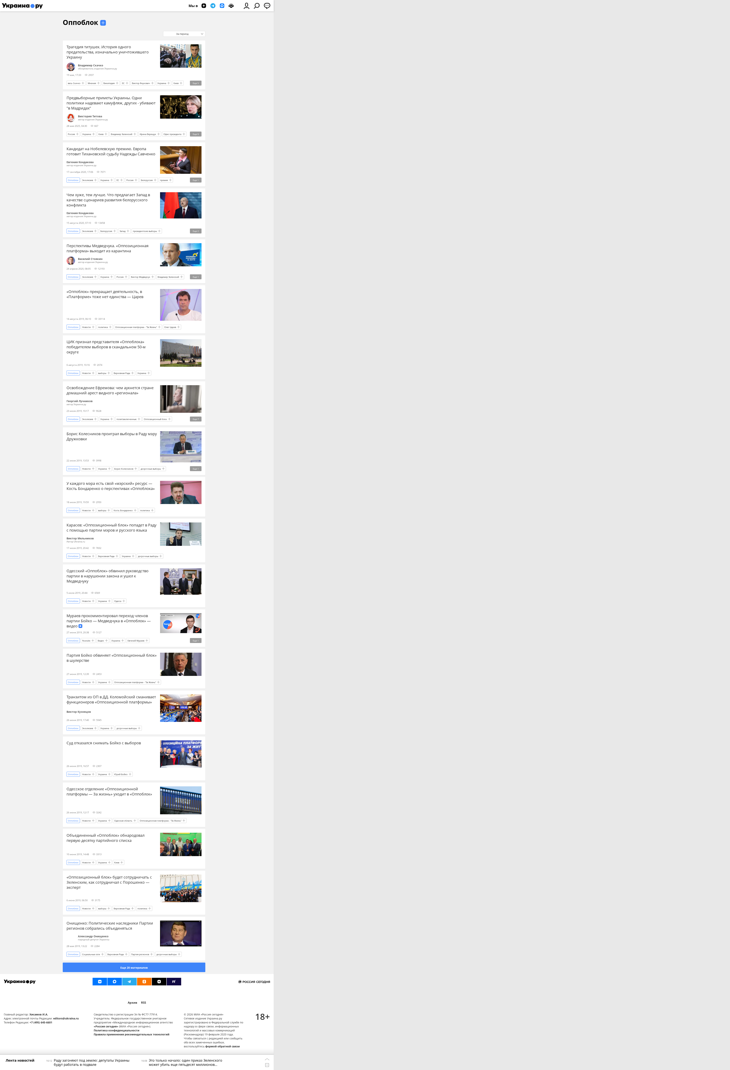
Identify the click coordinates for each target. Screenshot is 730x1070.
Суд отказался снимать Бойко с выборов (104, 742)
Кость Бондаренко (123, 510)
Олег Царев (170, 327)
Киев (176, 83)
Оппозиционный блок (155, 419)
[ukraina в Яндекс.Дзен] (159, 981)
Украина (161, 83)
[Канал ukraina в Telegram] (129, 981)
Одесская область (123, 820)
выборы (102, 373)
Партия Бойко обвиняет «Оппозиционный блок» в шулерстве (112, 658)
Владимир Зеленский (121, 134)
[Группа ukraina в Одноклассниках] (144, 981)
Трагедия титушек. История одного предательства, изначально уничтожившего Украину (108, 52)
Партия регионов (140, 954)
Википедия (109, 83)
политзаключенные (126, 419)
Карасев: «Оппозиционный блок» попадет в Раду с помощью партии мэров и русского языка (111, 527)
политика (103, 327)
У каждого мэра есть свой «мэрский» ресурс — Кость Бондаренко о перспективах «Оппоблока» (111, 486)
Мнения (92, 83)
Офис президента (172, 134)
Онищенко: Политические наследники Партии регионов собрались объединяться (110, 926)
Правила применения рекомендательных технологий (131, 1034)
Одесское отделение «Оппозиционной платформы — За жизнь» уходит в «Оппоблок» (109, 791)
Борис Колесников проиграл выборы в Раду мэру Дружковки (112, 436)
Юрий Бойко (121, 774)
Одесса (117, 601)
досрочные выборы (151, 468)
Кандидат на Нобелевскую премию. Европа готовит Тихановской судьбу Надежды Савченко (111, 151)
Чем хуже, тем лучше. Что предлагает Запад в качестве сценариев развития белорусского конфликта (108, 200)
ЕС (123, 83)
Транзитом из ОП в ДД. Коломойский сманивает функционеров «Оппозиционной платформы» (111, 699)
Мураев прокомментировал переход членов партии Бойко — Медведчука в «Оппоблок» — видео (109, 621)
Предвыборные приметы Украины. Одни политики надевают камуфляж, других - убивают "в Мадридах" (111, 103)
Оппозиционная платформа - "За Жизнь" (136, 327)
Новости (86, 327)
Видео (101, 640)
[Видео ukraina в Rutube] (174, 981)
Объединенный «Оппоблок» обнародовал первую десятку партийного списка (105, 838)
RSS (143, 1003)
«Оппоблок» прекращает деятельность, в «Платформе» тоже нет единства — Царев (105, 294)
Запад (122, 231)
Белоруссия (147, 180)
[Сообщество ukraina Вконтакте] (100, 981)
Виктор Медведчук (140, 276)
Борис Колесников (123, 468)
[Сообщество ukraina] (114, 981)
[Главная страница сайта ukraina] (22, 5)
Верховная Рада (122, 373)
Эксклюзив (87, 180)
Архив (132, 1003)
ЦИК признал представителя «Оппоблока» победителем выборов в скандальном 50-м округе (106, 347)
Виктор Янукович (141, 83)
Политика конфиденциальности (116, 1030)
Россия (71, 134)
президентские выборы (145, 231)
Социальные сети (91, 954)
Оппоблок (80, 22)
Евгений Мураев (136, 640)
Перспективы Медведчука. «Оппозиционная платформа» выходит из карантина (107, 248)
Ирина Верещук (148, 134)
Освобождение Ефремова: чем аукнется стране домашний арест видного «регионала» (110, 390)
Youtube (86, 640)
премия (164, 180)
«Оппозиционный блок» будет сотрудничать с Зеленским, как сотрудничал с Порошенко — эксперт (109, 882)
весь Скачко (74, 83)
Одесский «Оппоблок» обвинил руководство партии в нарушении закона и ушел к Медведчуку (107, 576)
